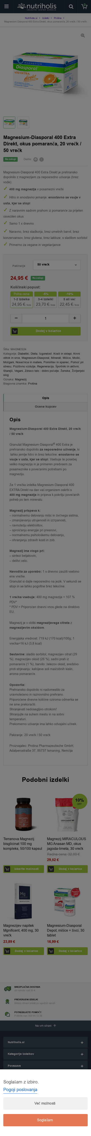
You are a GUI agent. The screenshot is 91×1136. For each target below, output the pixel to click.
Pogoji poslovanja (20, 1090)
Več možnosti (44, 1103)
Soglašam (45, 1120)
